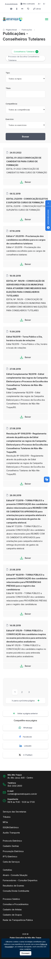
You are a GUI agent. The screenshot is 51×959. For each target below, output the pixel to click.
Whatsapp (27, 727)
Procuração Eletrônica (13, 851)
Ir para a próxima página (23, 700)
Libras (38, 9)
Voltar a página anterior (27, 713)
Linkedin (27, 746)
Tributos (6, 817)
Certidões (7, 870)
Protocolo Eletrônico (12, 841)
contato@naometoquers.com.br (22, 794)
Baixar (28, 182)
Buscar (25, 136)
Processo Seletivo (11, 899)
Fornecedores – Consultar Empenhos (20, 880)
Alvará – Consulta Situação (15, 875)
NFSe (5, 822)
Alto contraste (29, 4)
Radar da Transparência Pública (18, 920)
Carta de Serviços (11, 862)
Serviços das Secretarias (14, 811)
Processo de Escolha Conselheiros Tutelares (23, 58)
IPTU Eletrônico (10, 856)
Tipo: (8, 73)
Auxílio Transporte (11, 832)
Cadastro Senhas (11, 846)
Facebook (27, 737)
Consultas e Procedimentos (15, 904)
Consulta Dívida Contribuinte (16, 891)
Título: (8, 88)
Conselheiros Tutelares (24, 51)
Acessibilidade (11, 4)
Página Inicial (11, 30)
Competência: (11, 104)
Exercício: (10, 119)
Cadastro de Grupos (12, 915)
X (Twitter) (27, 755)
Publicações (27, 30)
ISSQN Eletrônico (11, 827)
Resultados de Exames (13, 885)
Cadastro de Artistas (12, 909)
